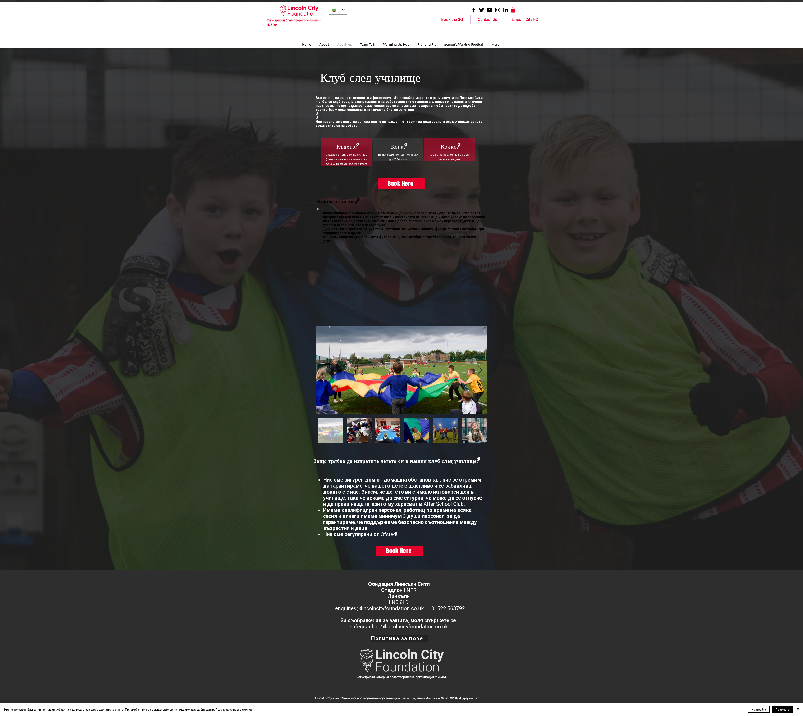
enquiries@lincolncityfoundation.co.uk (379, 608)
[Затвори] (797, 709)
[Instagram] (497, 10)
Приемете (782, 709)
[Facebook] (474, 10)
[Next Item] (480, 370)
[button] (513, 9)
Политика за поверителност (235, 709)
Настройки (759, 709)
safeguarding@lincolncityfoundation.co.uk (399, 627)
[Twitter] (481, 10)
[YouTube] (489, 10)
